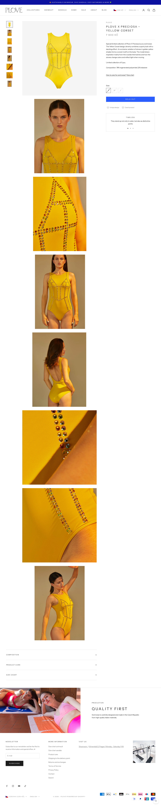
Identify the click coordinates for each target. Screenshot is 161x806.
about (94, 10)
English (132, 10)
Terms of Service (54, 766)
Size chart (130, 75)
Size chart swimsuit (55, 746)
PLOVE (109, 22)
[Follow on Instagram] (13, 786)
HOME (74, 10)
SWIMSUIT (49, 10)
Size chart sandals (55, 750)
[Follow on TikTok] (25, 786)
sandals (62, 10)
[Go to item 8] (9, 83)
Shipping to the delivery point (59, 758)
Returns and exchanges (57, 762)
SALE (83, 10)
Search (51, 778)
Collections (33, 10)
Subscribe (14, 763)
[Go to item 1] (9, 24)
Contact (51, 774)
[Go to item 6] (9, 66)
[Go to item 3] (9, 41)
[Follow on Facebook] (7, 786)
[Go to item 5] (9, 58)
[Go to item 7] (9, 75)
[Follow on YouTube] (19, 786)
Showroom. (83, 746)
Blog (104, 10)
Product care (53, 754)
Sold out (130, 99)
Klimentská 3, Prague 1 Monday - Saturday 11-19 (106, 746)
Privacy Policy (53, 770)
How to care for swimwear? (116, 75)
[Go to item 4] (9, 50)
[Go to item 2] (9, 33)
